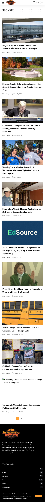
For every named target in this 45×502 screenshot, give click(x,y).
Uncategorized (22, 487)
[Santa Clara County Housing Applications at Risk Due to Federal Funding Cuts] (22, 194)
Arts (22, 469)
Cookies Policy (21, 498)
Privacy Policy (9, 498)
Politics (22, 483)
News (22, 480)
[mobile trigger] (4, 2)
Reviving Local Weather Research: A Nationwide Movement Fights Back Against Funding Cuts (20, 170)
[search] (34, 2)
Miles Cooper (6, 52)
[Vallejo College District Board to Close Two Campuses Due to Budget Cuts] (22, 313)
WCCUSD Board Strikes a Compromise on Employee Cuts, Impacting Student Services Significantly (21, 250)
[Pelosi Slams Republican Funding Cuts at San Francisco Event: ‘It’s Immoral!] (22, 274)
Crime (22, 472)
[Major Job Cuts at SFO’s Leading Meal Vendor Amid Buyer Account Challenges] (22, 30)
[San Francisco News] (10, 2)
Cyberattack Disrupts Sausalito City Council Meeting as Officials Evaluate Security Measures (21, 128)
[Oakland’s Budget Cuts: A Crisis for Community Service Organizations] (22, 351)
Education (22, 476)
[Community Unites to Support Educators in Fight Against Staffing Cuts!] (22, 390)
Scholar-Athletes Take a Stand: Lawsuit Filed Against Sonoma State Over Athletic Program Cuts (22, 87)
